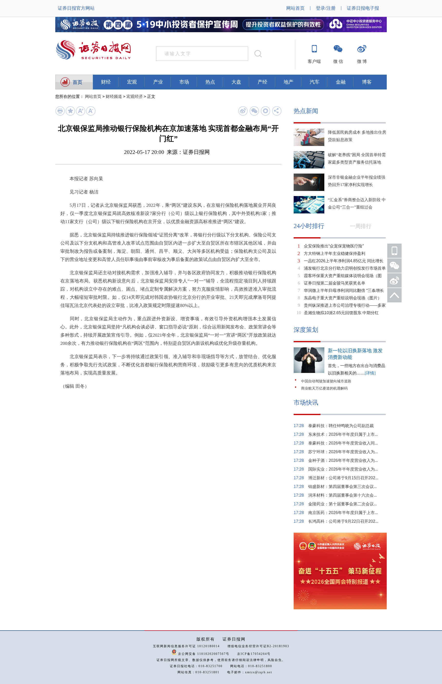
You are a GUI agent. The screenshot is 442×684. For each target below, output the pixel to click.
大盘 (236, 82)
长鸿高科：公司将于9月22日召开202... (343, 521)
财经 (106, 82)
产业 (158, 82)
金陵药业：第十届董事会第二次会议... (342, 504)
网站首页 (295, 8)
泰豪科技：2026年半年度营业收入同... (343, 443)
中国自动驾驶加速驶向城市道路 (326, 381)
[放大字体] (80, 114)
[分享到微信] (254, 111)
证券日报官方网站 (76, 8)
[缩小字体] (90, 114)
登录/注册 (326, 8)
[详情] (370, 373)
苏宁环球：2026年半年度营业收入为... (343, 452)
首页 (77, 82)
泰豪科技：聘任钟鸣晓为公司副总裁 (341, 426)
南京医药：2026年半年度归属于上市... (343, 512)
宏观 (132, 82)
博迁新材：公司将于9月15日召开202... (343, 478)
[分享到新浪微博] (243, 111)
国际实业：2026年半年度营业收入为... (343, 469)
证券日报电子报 (363, 8)
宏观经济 (134, 96)
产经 (262, 82)
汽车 (314, 82)
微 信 (338, 61)
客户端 (314, 61)
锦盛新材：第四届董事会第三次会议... (342, 486)
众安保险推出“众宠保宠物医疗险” (334, 246)
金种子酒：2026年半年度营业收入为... (343, 460)
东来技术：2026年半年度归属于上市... (343, 434)
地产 (288, 82)
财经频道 (114, 96)
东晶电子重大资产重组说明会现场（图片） (343, 298)
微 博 (362, 61)
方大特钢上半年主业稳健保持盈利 (334, 253)
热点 (210, 82)
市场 (184, 82)
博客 (367, 82)
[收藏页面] (70, 114)
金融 (341, 82)
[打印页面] (60, 114)
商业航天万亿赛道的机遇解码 (324, 388)
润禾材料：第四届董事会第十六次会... (342, 495)
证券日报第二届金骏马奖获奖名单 (334, 283)
